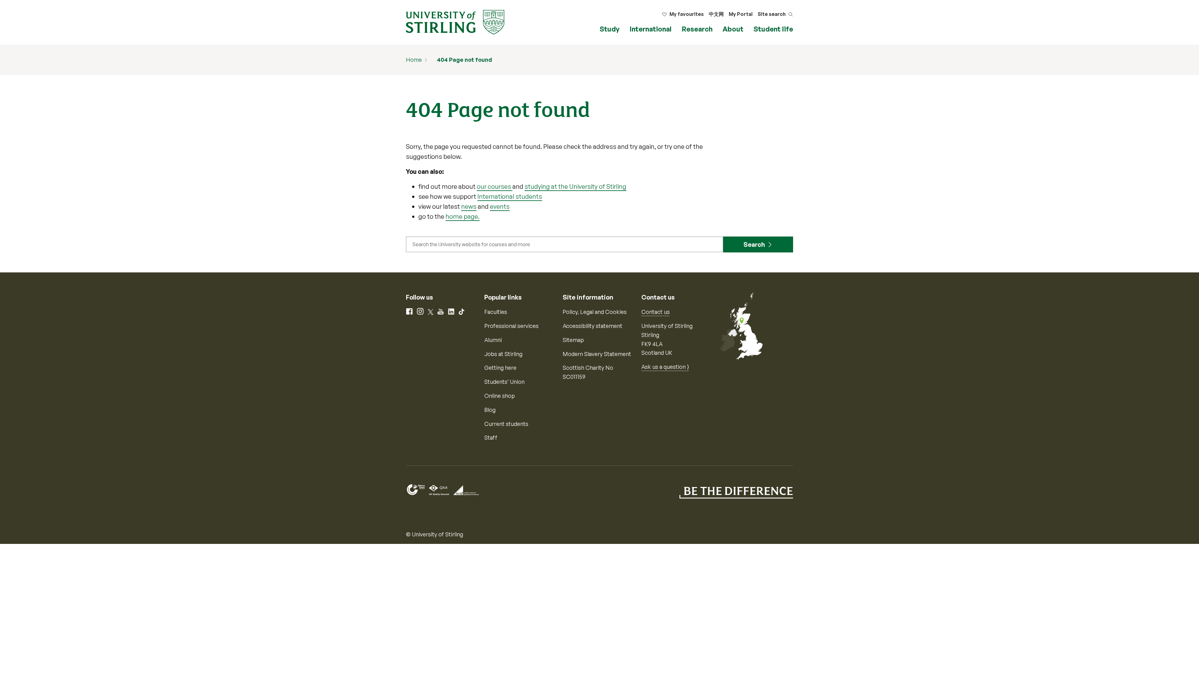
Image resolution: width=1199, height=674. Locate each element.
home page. (463, 216)
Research (697, 29)
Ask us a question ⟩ (665, 366)
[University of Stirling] (455, 21)
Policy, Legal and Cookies (595, 311)
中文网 (716, 14)
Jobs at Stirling (503, 353)
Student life (773, 29)
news (468, 206)
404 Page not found (464, 59)
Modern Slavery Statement (597, 353)
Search (754, 244)
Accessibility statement (592, 325)
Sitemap (573, 339)
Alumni (493, 339)
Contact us (655, 311)
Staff (490, 437)
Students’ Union (504, 381)
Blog (490, 409)
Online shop (499, 395)
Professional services (511, 325)
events (500, 206)
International (650, 29)
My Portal (740, 14)
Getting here (500, 367)
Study (609, 29)
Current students (506, 423)
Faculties (495, 311)
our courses (494, 186)
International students (509, 196)
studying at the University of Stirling (575, 186)
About (733, 29)
